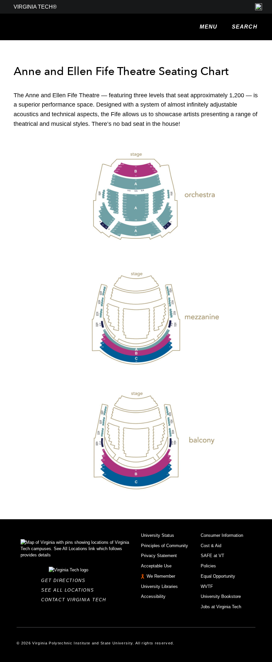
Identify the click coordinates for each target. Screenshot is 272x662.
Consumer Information (222, 535)
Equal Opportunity (218, 576)
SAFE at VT (212, 555)
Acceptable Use (156, 565)
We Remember (161, 576)
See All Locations (69, 590)
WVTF (207, 586)
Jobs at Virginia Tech (221, 606)
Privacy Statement (159, 555)
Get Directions (65, 580)
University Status (157, 535)
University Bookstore (221, 596)
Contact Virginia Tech (75, 599)
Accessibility (153, 596)
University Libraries (159, 586)
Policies (208, 565)
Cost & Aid (211, 545)
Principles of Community (164, 545)
